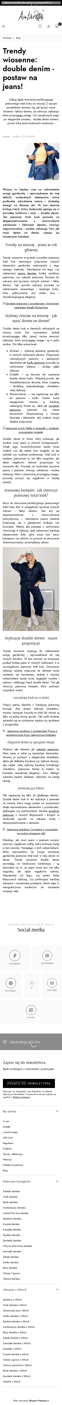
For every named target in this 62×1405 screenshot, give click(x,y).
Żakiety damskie (11, 1257)
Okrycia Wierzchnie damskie (17, 1246)
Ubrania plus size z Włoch (16, 1310)
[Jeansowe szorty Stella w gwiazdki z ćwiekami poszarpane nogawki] (31, 432)
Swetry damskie (10, 1262)
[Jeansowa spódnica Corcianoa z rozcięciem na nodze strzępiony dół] (31, 833)
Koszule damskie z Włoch (16, 1354)
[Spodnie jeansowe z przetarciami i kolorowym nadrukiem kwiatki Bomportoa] (31, 307)
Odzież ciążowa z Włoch (16, 1359)
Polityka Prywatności (13, 1165)
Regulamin (8, 1143)
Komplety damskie (12, 1229)
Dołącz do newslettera (29, 1083)
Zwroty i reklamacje (12, 1154)
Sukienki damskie (11, 1191)
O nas (6, 1121)
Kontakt (6, 1126)
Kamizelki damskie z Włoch (16, 1343)
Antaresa (7, 37)
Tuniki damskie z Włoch (15, 1305)
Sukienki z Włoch (11, 1381)
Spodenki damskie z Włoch (16, 1376)
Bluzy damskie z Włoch (14, 1332)
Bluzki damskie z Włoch (15, 1370)
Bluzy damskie (10, 1268)
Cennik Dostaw (10, 1132)
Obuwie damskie (11, 1278)
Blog (18, 37)
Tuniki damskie (10, 1197)
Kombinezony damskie (14, 1207)
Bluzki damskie (10, 1202)
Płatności (7, 1159)
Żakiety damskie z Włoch (15, 1338)
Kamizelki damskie (12, 1251)
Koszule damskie (11, 1224)
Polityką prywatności (21, 1097)
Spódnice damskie (12, 1218)
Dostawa (7, 1148)
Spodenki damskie (12, 1240)
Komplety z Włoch (12, 1349)
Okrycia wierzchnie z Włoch (17, 1365)
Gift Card (8, 1137)
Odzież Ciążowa (11, 1273)
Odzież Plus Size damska (15, 1213)
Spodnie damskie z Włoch (16, 1321)
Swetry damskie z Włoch (15, 1316)
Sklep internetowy (29, 1400)
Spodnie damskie (11, 1235)
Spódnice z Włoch (12, 1299)
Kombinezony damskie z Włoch (19, 1327)
